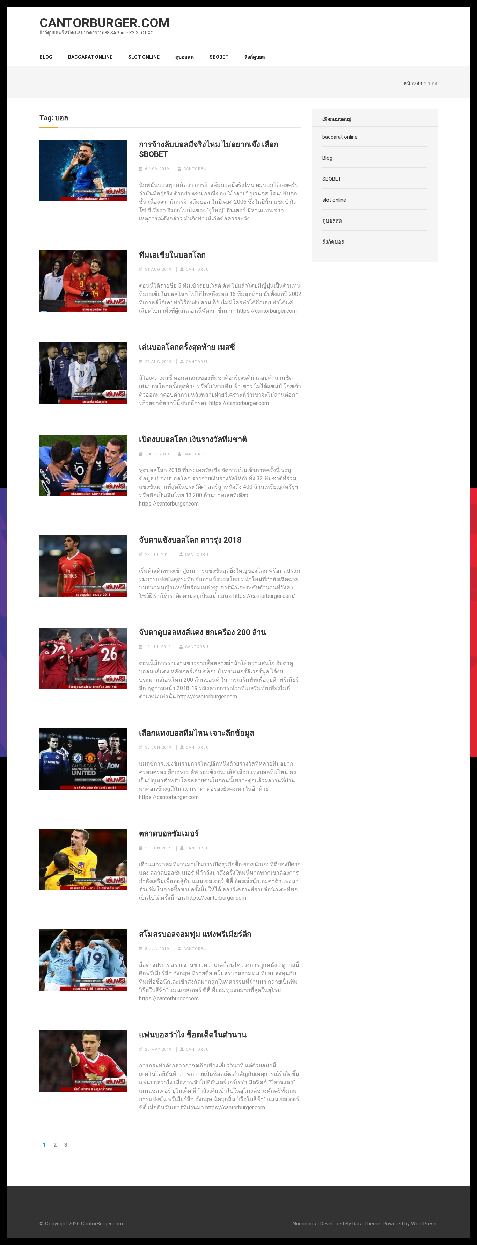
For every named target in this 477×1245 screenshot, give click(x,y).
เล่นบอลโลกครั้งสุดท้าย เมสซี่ (187, 347)
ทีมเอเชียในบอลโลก (172, 255)
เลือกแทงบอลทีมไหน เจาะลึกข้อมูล (196, 733)
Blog (45, 57)
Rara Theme (366, 1224)
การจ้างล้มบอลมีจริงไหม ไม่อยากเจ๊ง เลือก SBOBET (208, 149)
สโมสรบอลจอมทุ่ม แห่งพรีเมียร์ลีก (195, 934)
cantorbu (195, 169)
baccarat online (90, 57)
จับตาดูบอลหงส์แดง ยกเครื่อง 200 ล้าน (202, 632)
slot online (144, 57)
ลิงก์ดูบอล (254, 57)
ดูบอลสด (184, 57)
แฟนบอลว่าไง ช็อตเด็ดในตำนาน (193, 1034)
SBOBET (219, 57)
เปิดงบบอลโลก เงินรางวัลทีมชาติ (193, 439)
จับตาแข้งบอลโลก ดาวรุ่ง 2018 (190, 540)
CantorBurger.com (104, 23)
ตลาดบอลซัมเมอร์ (169, 833)
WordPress (423, 1224)
